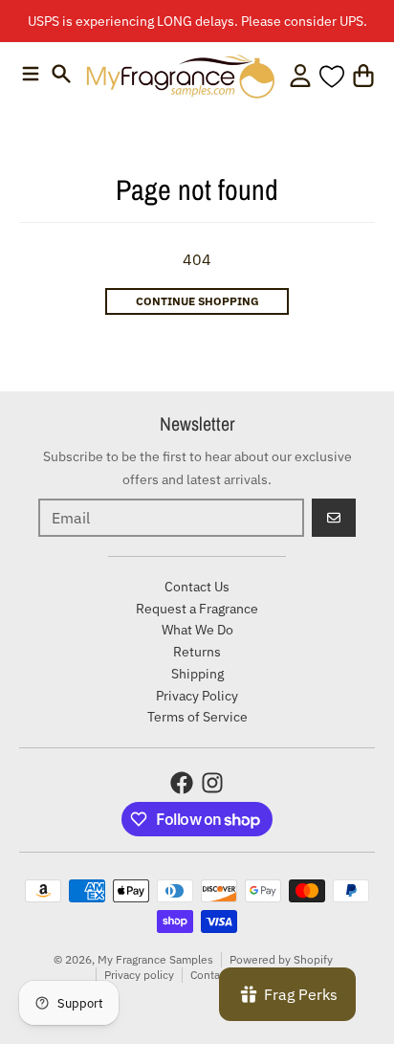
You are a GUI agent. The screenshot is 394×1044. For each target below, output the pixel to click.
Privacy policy (139, 974)
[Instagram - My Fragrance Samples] (212, 782)
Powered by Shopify (281, 959)
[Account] (300, 75)
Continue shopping (197, 301)
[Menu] (30, 73)
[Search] (61, 73)
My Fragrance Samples (155, 959)
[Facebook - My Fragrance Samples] (181, 782)
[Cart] (363, 75)
